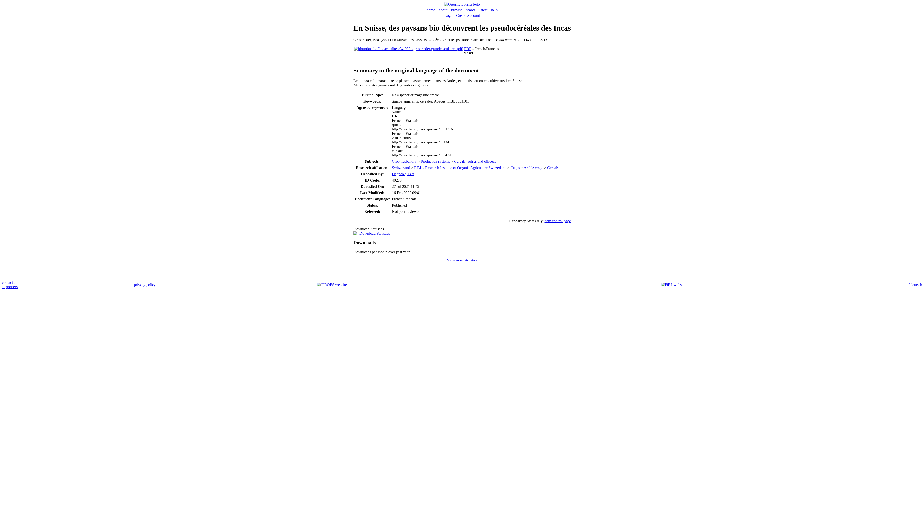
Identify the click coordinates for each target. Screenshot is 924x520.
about (443, 10)
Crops (515, 168)
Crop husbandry (404, 161)
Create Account (468, 15)
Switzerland (401, 168)
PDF (467, 49)
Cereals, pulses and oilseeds (475, 161)
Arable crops (533, 168)
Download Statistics (374, 233)
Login (449, 15)
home (431, 10)
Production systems (435, 161)
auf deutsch (913, 285)
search (471, 10)
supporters (10, 287)
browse (456, 10)
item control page (558, 221)
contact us (9, 282)
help (494, 10)
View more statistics (462, 260)
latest (483, 10)
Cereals (552, 168)
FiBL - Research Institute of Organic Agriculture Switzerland (460, 168)
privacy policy (145, 285)
